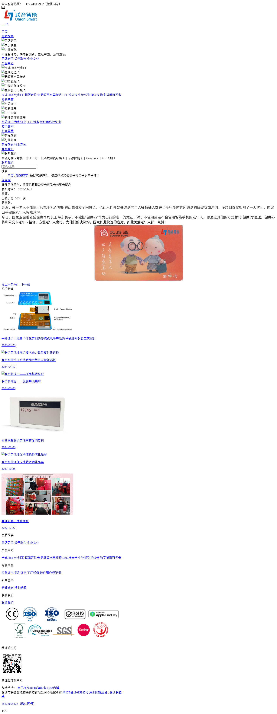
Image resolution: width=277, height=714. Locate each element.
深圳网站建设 (98, 692)
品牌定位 (8, 58)
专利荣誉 (8, 99)
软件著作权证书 (50, 122)
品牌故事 (8, 36)
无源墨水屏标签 (51, 95)
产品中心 (8, 63)
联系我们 (8, 149)
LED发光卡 (69, 95)
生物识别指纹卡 (88, 95)
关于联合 (20, 58)
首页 (5, 31)
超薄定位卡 (32, 95)
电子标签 (23, 688)
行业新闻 (20, 144)
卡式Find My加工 (13, 95)
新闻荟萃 (8, 131)
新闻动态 (8, 144)
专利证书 (20, 122)
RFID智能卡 (38, 688)
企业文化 (33, 58)
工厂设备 (33, 122)
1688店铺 (53, 688)
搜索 (5, 171)
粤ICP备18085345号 (75, 692)
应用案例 (8, 126)
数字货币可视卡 (110, 95)
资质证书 (8, 122)
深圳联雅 (115, 692)
